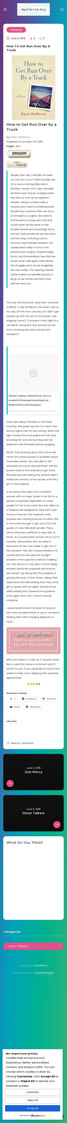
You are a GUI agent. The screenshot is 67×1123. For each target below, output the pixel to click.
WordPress (41, 965)
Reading (16, 29)
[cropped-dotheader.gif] (33, 9)
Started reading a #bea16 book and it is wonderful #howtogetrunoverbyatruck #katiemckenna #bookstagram (30, 400)
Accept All (32, 1108)
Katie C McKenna (20, 137)
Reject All (32, 1100)
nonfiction (27, 743)
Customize (32, 1092)
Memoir (15, 743)
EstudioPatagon (44, 972)
